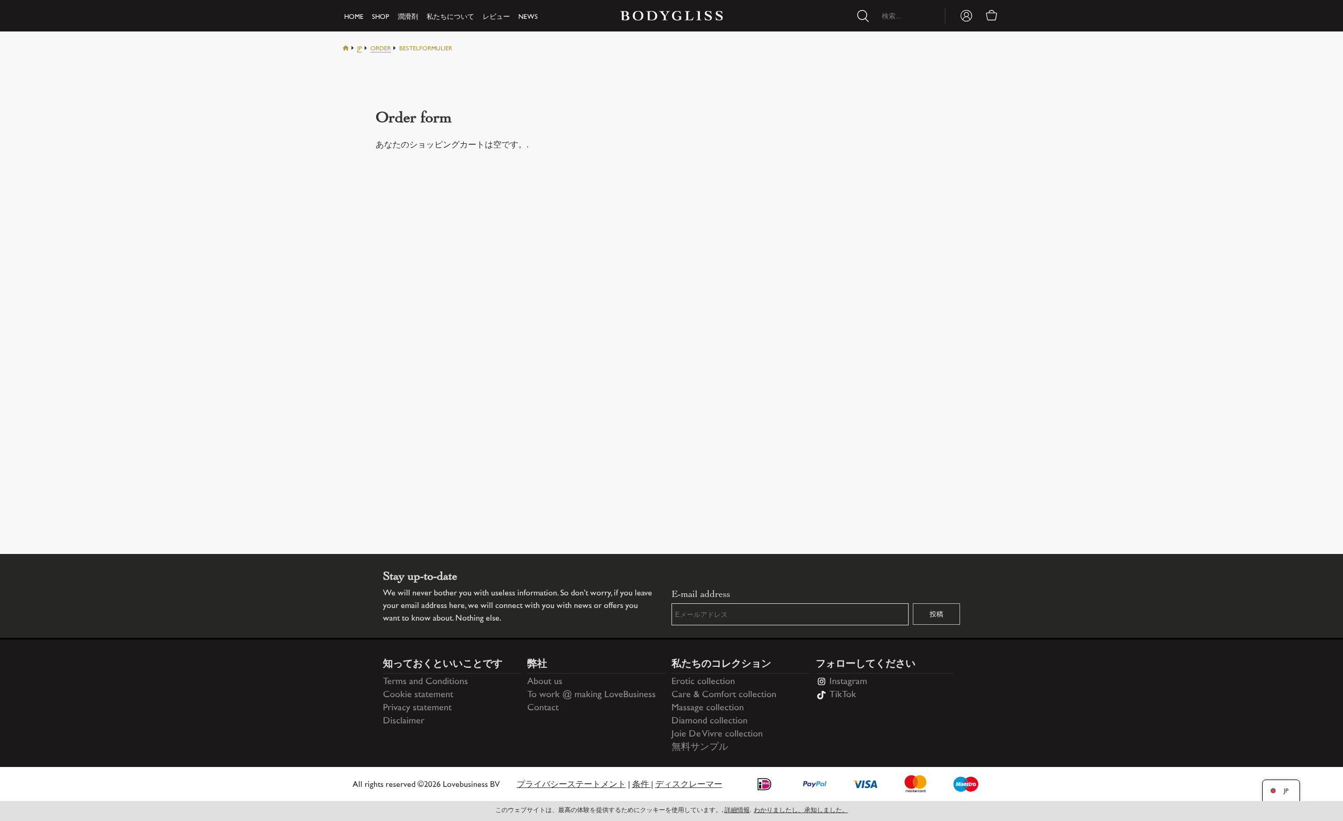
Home (354, 17)
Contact (543, 708)
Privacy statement (417, 708)
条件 (641, 785)
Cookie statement (418, 695)
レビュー (496, 17)
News (528, 17)
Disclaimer (403, 721)
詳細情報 (737, 811)
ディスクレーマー (688, 785)
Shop (380, 17)
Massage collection (708, 708)
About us (544, 682)
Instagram (848, 682)
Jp (359, 49)
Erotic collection (703, 682)
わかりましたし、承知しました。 (801, 811)
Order (380, 49)
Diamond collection (710, 721)
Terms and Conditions (425, 682)
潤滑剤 (408, 17)
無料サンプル (700, 747)
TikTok (842, 695)
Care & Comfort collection (724, 695)
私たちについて (450, 17)
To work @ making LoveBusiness (591, 695)
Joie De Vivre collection (717, 734)
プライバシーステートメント (571, 785)
